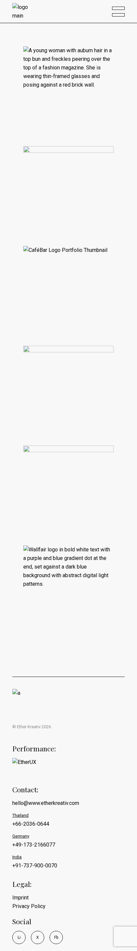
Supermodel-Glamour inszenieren (63, 89)
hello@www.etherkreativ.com (45, 803)
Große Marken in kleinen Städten (65, 389)
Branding (47, 312)
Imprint (20, 897)
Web (60, 520)
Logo (46, 420)
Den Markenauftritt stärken (66, 289)
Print (61, 221)
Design (45, 112)
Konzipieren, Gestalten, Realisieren (62, 198)
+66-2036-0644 (30, 824)
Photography (51, 121)
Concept (70, 312)
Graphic (88, 611)
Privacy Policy (29, 906)
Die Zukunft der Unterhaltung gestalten (68, 589)
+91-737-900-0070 (34, 865)
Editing (64, 112)
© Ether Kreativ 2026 (31, 726)
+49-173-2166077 (33, 845)
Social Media (51, 620)
